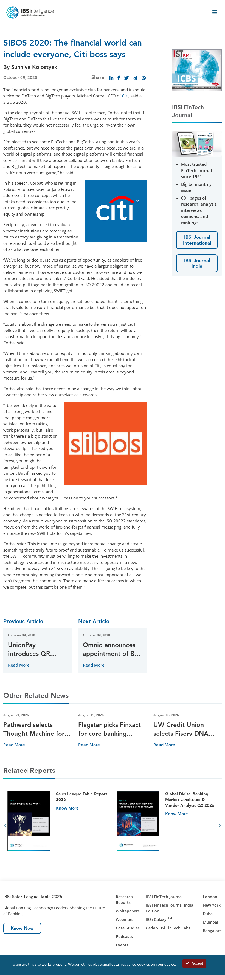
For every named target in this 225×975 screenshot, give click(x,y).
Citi (125, 96)
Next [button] (220, 825)
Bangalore (212, 930)
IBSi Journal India (197, 263)
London (210, 896)
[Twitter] (126, 78)
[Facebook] (119, 78)
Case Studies (128, 928)
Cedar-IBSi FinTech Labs (168, 928)
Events (122, 945)
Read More (19, 665)
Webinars (124, 919)
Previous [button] (5, 825)
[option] (58, 826)
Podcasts (124, 936)
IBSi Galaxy (159, 919)
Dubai (208, 913)
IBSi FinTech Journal (164, 896)
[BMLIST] (196, 69)
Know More (67, 808)
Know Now (22, 928)
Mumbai (210, 922)
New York (212, 905)
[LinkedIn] (111, 78)
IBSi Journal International (197, 239)
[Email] (135, 78)
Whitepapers (128, 911)
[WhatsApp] (144, 78)
